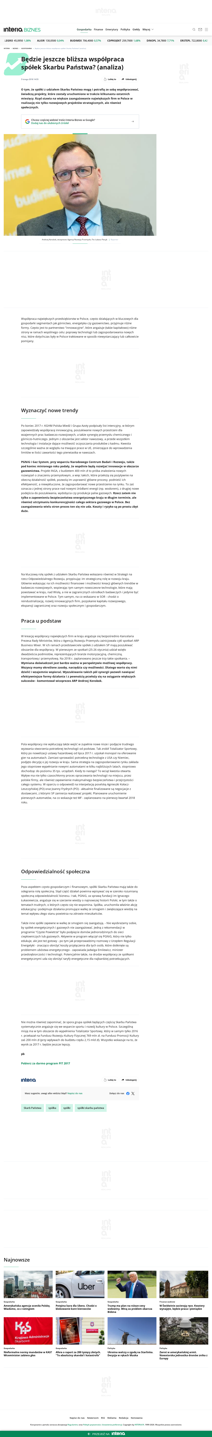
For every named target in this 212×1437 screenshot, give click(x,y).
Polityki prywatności (92, 1424)
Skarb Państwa (32, 1108)
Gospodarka (26, 48)
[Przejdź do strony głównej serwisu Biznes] (32, 29)
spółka (52, 1108)
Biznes (15, 48)
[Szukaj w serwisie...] (194, 29)
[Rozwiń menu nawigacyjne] (206, 29)
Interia (7, 48)
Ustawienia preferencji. (112, 1425)
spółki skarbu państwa (90, 1108)
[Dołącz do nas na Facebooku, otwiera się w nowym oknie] (127, 1093)
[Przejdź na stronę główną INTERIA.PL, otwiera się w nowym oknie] (13, 29)
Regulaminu (73, 1424)
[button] (136, 29)
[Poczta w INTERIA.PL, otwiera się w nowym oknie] (200, 29)
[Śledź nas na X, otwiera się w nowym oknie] (132, 1093)
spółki (66, 1108)
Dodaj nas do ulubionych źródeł (63, 123)
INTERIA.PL (139, 1424)
